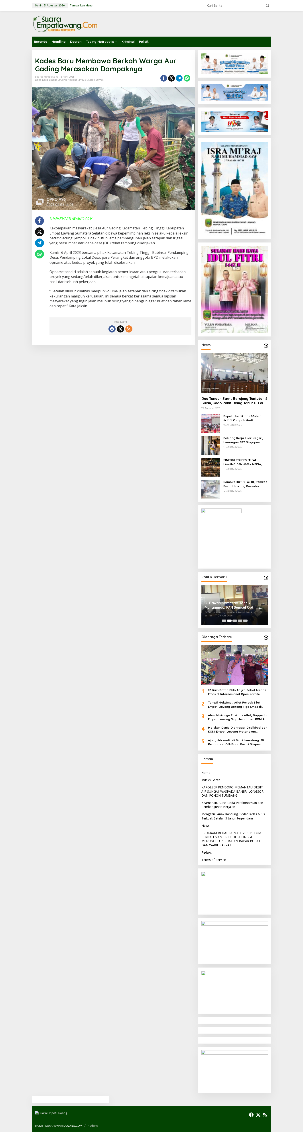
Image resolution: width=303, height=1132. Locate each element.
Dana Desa (41, 79)
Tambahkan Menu (81, 5)
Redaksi (206, 852)
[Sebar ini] (163, 78)
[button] (267, 5)
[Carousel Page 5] (245, 621)
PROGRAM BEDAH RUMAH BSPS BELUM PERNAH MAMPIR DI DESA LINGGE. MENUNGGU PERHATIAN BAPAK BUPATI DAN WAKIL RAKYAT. (231, 839)
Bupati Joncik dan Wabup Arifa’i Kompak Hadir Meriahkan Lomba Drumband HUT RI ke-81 (244, 418)
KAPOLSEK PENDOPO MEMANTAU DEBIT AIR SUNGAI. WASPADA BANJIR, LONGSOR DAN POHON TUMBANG (232, 791)
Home (205, 772)
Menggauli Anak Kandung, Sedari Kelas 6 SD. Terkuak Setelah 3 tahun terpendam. (233, 816)
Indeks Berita (210, 780)
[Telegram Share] (179, 78)
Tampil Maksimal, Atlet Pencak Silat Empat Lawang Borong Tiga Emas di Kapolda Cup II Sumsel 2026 (235, 704)
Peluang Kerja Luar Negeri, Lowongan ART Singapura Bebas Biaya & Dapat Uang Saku (243, 440)
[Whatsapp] (187, 78)
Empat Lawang (58, 79)
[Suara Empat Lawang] (65, 24)
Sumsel (100, 79)
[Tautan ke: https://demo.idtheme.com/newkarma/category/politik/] (266, 578)
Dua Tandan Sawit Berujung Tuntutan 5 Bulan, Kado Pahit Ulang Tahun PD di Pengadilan (234, 401)
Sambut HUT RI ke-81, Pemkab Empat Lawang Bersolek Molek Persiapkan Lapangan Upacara (245, 484)
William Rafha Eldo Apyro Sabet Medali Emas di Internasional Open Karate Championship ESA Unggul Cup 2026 (237, 692)
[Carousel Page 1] (224, 621)
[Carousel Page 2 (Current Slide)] (229, 621)
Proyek (83, 79)
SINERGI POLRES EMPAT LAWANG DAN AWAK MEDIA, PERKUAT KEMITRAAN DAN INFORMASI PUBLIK (242, 462)
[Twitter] (120, 328)
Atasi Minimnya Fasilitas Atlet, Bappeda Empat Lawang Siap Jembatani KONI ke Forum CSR (237, 717)
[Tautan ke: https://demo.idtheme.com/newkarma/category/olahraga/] (266, 637)
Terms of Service (213, 860)
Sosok (91, 79)
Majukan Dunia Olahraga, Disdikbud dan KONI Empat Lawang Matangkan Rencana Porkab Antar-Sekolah (237, 729)
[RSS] (128, 328)
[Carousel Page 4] (240, 621)
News (205, 825)
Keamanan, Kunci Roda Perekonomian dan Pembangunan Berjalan (232, 805)
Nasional (73, 79)
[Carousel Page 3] (234, 621)
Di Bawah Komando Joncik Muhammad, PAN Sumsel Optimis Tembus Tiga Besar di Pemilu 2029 (234, 605)
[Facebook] (112, 328)
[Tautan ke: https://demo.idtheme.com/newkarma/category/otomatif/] (266, 345)
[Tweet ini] (171, 78)
